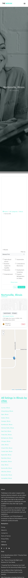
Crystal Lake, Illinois (6, 451)
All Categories (13, 211)
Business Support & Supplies (7, 266)
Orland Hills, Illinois (6, 448)
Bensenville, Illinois (6, 475)
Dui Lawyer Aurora (8, 316)
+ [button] (3, 332)
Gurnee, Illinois (5, 407)
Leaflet (13, 389)
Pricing (3, 527)
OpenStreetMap (19, 389)
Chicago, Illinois (5, 441)
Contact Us (4, 533)
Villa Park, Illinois (6, 471)
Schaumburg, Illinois (7, 411)
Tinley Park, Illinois (6, 434)
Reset (15, 287)
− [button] (3, 334)
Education (7, 270)
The (7, 3)
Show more (14, 282)
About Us (4, 530)
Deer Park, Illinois (6, 431)
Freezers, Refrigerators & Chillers (20, 276)
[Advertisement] (14, 192)
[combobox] (13, 254)
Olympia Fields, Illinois (7, 428)
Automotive (20, 259)
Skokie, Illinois (5, 418)
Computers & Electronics (20, 264)
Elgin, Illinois (4, 414)
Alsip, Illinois (4, 465)
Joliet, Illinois (5, 444)
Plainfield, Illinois (6, 458)
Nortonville (5, 320)
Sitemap (3, 541)
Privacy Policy (5, 539)
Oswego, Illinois (5, 421)
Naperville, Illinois (6, 454)
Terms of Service (6, 536)
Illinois (21, 211)
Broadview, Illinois (6, 461)
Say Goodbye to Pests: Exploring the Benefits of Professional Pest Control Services (11, 572)
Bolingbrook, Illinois (7, 438)
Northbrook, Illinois (6, 424)
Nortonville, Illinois (6, 468)
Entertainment (8, 274)
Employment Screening (20, 271)
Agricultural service (7, 260)
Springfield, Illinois (6, 478)
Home (6, 211)
